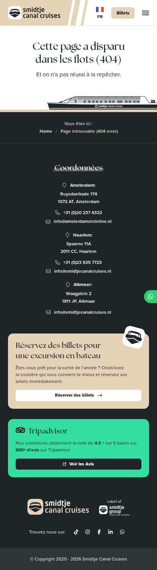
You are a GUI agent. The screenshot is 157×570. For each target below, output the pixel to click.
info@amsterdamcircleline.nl (83, 221)
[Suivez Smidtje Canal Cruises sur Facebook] (99, 532)
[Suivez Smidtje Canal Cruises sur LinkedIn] (110, 532)
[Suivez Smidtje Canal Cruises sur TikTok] (76, 532)
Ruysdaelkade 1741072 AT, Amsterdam (78, 198)
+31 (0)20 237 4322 (82, 212)
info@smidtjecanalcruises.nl (82, 271)
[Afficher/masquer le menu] (145, 12)
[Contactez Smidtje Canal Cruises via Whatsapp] (122, 532)
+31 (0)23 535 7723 (82, 262)
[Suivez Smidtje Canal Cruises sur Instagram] (87, 532)
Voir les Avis (81, 463)
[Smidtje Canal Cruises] (34, 12)
